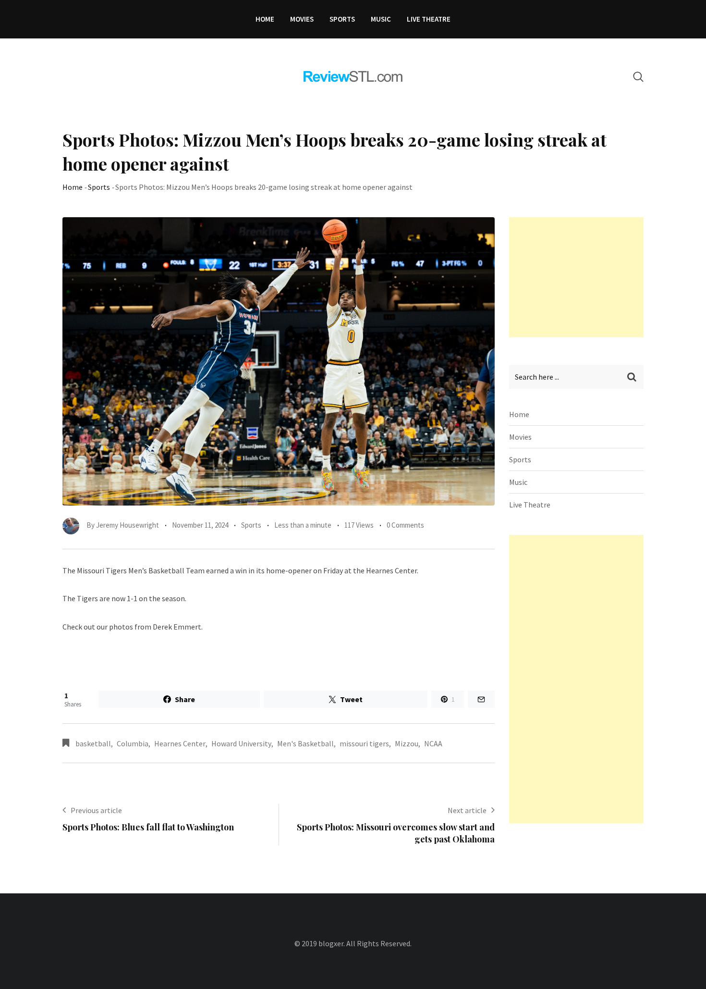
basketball (93, 743)
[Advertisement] (581, 277)
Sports (342, 19)
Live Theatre (428, 19)
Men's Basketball (305, 743)
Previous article (96, 810)
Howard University (241, 743)
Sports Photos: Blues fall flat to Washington (148, 827)
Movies (302, 19)
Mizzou (406, 743)
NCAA (433, 743)
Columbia (132, 743)
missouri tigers (364, 743)
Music (381, 19)
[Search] (638, 76)
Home (265, 19)
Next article (467, 810)
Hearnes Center (180, 743)
